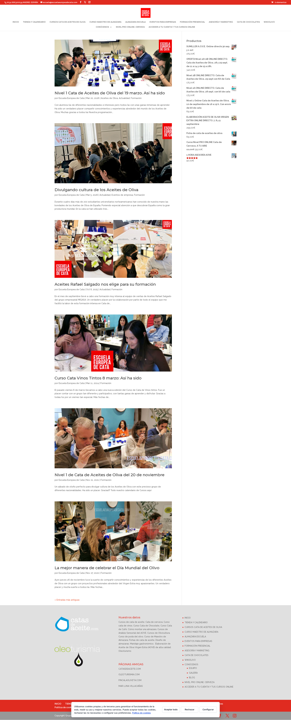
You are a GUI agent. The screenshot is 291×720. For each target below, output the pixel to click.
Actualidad (124, 98)
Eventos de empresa (122, 195)
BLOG (192, 677)
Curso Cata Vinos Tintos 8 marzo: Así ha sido (98, 378)
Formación (136, 98)
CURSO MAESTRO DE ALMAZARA (105, 22)
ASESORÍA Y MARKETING (221, 22)
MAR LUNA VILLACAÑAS (131, 686)
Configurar (208, 709)
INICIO (16, 22)
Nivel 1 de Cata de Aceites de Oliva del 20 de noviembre (109, 474)
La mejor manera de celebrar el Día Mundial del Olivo (107, 567)
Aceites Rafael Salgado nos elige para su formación (105, 284)
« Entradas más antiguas (67, 600)
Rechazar (189, 709)
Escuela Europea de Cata (71, 98)
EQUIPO (193, 668)
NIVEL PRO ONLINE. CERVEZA (130, 27)
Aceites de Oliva (109, 98)
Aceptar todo (171, 709)
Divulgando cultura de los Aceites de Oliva (96, 189)
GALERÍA (193, 673)
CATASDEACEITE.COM (130, 669)
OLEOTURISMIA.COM (129, 674)
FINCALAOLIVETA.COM (130, 680)
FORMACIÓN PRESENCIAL (192, 22)
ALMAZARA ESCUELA (135, 22)
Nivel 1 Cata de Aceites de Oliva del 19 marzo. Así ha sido (110, 93)
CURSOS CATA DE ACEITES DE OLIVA (67, 22)
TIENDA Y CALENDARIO (34, 22)
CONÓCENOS (102, 27)
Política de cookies (64, 707)
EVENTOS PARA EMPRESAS (163, 22)
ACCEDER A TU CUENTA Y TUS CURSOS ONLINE (172, 27)
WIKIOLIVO (269, 22)
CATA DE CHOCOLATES (248, 22)
